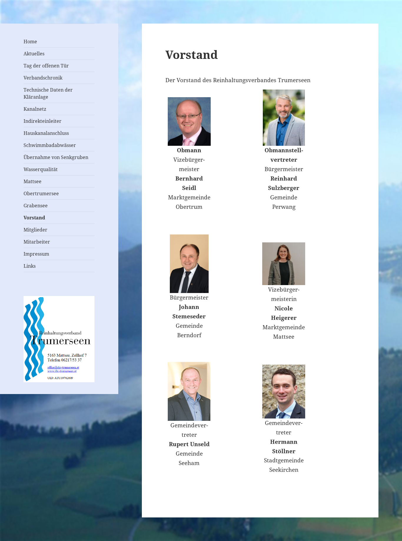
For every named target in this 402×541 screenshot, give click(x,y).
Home (30, 41)
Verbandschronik (43, 78)
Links (30, 266)
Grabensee (36, 205)
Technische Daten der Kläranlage (48, 93)
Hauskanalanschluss (46, 133)
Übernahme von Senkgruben (56, 157)
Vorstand (34, 217)
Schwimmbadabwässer (50, 145)
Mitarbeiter (37, 242)
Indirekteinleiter (43, 121)
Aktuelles (34, 53)
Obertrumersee (41, 193)
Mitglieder (35, 229)
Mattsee (32, 181)
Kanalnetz (35, 109)
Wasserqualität (41, 169)
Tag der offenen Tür (46, 65)
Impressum (36, 254)
